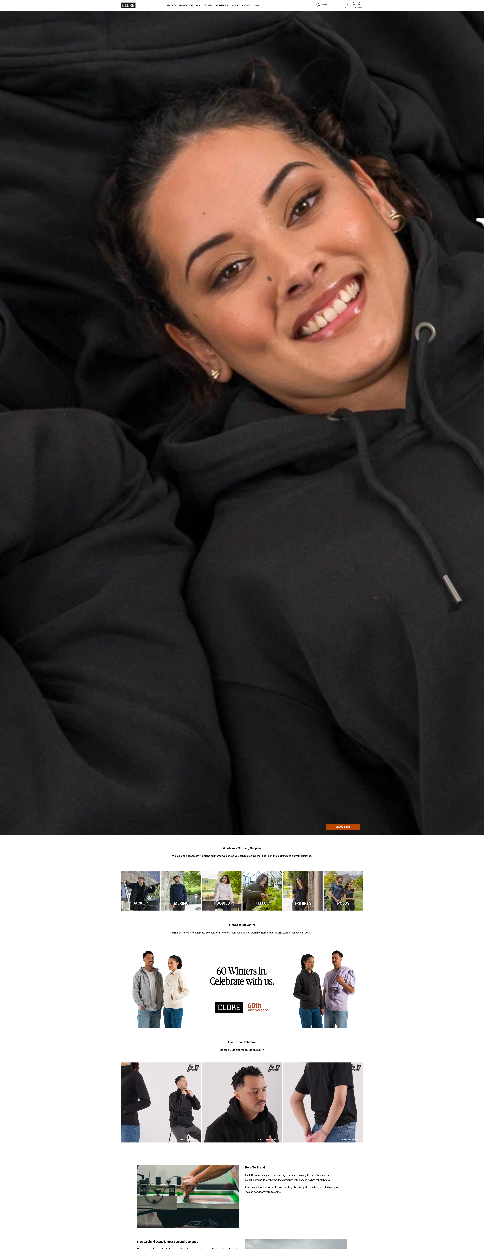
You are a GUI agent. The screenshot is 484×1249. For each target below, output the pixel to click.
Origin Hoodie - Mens (267, 1139)
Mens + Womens (186, 5)
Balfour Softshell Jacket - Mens (181, 1139)
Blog (256, 5)
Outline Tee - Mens (349, 1139)
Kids (198, 5)
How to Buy (246, 5)
